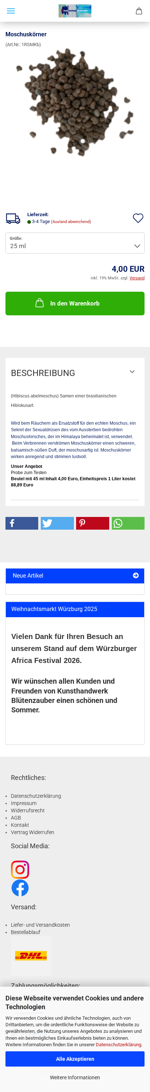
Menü (11, 11)
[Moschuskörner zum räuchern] (75, 102)
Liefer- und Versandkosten (40, 925)
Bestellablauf (25, 932)
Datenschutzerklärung (118, 1044)
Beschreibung (43, 373)
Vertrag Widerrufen (32, 832)
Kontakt (20, 825)
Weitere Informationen (75, 1077)
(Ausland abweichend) (71, 221)
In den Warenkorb (75, 303)
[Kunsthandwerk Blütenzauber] (75, 11)
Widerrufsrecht (28, 810)
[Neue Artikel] (136, 576)
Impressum (23, 803)
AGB (16, 818)
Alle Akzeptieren (75, 1059)
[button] (21, 523)
